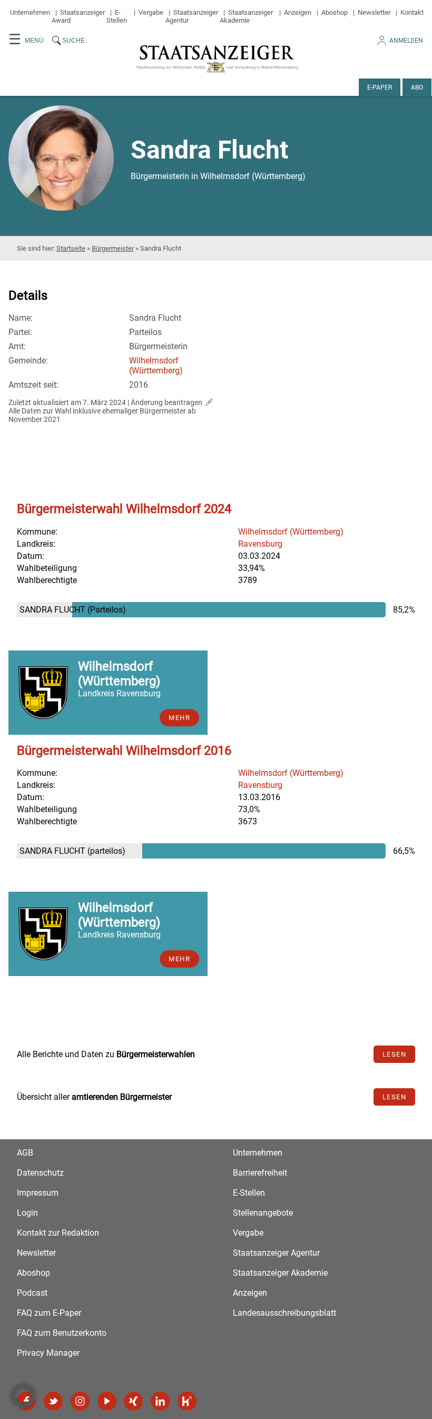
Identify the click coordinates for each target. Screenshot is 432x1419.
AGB (25, 1153)
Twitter (53, 1401)
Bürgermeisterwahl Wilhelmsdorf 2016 (124, 750)
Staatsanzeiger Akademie (246, 16)
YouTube (107, 1401)
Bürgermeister (113, 248)
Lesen (394, 1054)
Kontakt (412, 12)
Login (27, 1213)
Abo (417, 87)
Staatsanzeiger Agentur (276, 1253)
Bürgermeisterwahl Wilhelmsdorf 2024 (124, 508)
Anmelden (406, 40)
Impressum (37, 1193)
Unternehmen (30, 12)
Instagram (80, 1401)
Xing (133, 1401)
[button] (23, 1396)
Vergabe (151, 12)
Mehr (179, 718)
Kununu (187, 1401)
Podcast (32, 1293)
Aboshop (334, 12)
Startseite (70, 248)
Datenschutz (40, 1173)
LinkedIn (160, 1401)
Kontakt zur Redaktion (58, 1233)
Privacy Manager (48, 1353)
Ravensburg (260, 544)
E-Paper (379, 87)
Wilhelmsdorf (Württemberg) (156, 366)
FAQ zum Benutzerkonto (61, 1333)
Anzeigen (297, 12)
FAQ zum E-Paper (49, 1313)
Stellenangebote (263, 1213)
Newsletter (374, 12)
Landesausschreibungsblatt (284, 1313)
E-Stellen (116, 16)
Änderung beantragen (166, 402)
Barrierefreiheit (260, 1173)
